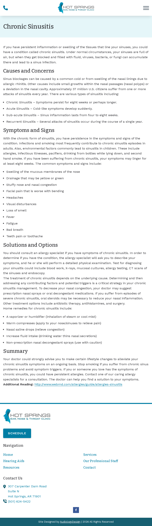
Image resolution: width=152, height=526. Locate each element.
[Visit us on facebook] (76, 510)
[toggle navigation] (146, 8)
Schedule (17, 433)
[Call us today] (5, 8)
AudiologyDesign (70, 521)
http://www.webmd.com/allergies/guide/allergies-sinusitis (78, 384)
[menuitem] (36, 454)
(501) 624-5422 (19, 501)
